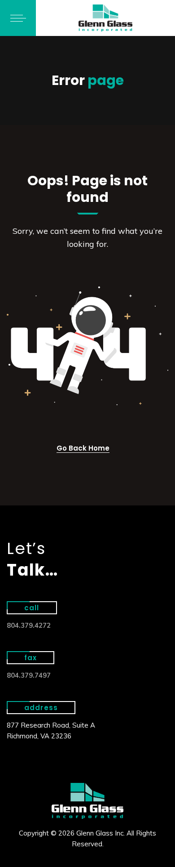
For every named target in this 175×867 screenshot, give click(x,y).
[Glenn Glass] (105, 17)
